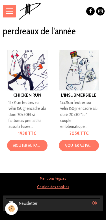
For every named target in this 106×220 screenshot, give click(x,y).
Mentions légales (53, 178)
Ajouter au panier (28, 145)
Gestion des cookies (53, 187)
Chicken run (27, 94)
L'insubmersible (78, 94)
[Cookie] (11, 208)
